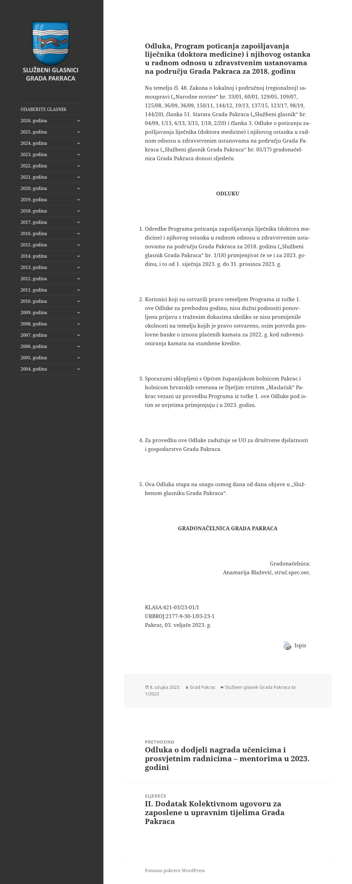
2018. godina (34, 211)
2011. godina (34, 290)
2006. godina (34, 346)
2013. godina (34, 267)
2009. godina (34, 312)
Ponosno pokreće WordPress (175, 870)
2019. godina (34, 200)
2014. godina (34, 256)
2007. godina (34, 335)
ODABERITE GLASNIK (43, 109)
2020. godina (34, 188)
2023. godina (34, 154)
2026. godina (34, 121)
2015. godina (34, 245)
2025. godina (34, 132)
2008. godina (34, 324)
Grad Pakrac (203, 687)
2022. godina (34, 166)
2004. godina (34, 369)
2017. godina (34, 222)
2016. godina (34, 233)
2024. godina (34, 143)
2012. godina (34, 279)
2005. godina (34, 358)
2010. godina (34, 301)
